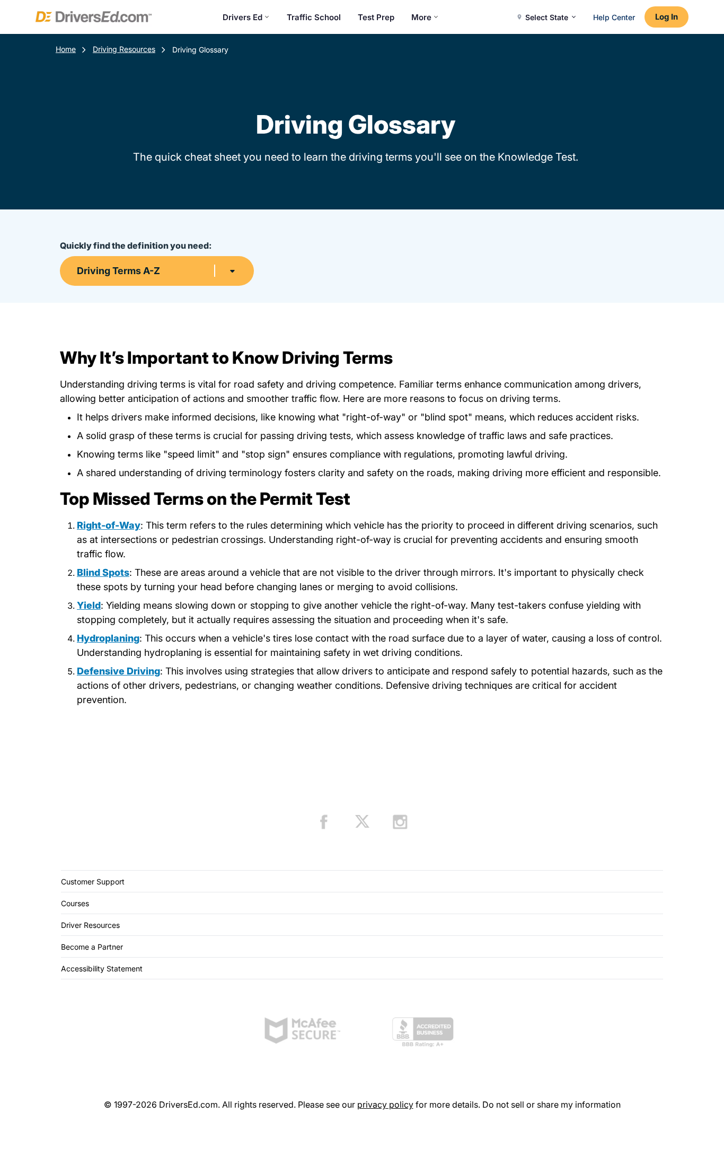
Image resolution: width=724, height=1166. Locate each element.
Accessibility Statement (102, 968)
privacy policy (385, 1104)
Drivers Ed (242, 17)
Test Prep (376, 17)
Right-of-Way (108, 525)
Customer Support (93, 881)
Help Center (614, 17)
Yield (89, 605)
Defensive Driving (118, 671)
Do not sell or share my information (551, 1104)
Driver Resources (90, 925)
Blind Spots (103, 572)
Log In (666, 17)
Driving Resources (124, 49)
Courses (75, 903)
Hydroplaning (108, 638)
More (421, 17)
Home (66, 49)
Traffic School (314, 17)
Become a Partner (92, 946)
